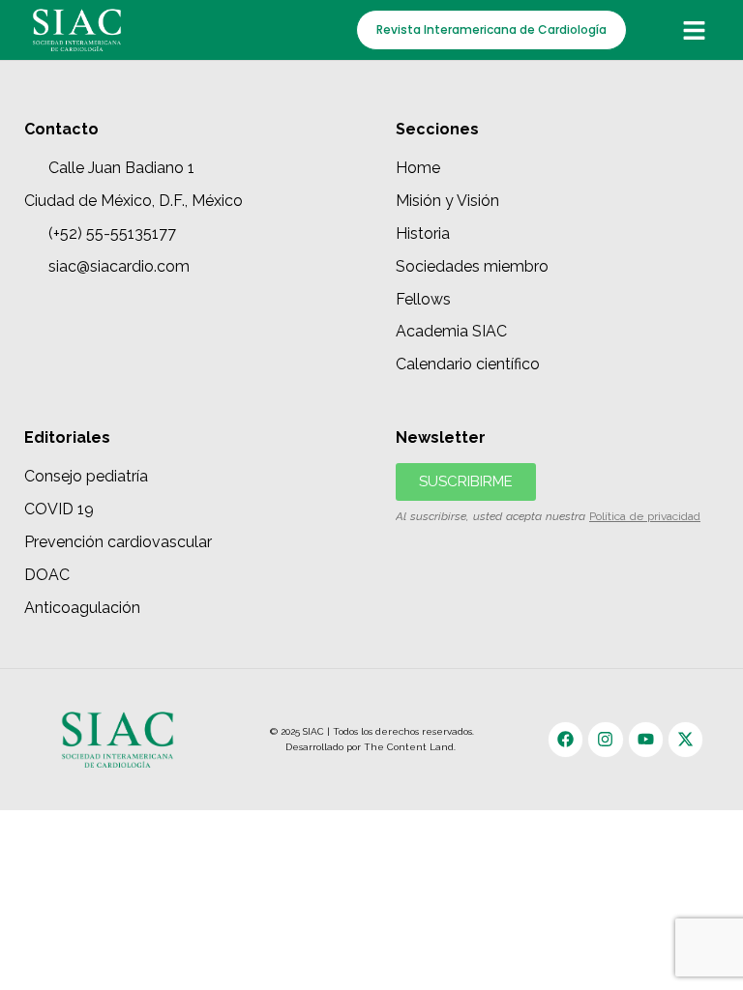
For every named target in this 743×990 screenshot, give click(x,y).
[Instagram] (605, 739)
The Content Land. (411, 747)
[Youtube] (646, 739)
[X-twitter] (685, 739)
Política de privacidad (644, 516)
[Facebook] (565, 739)
